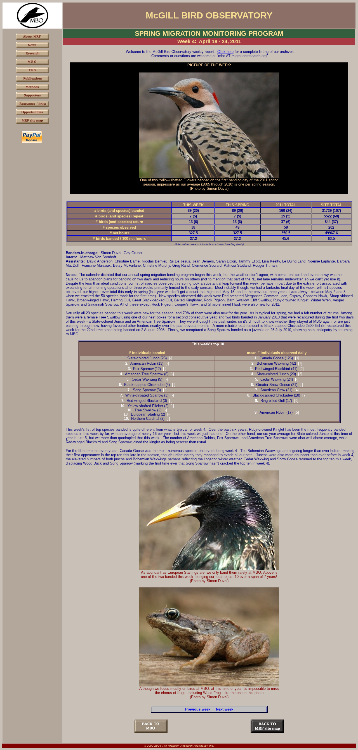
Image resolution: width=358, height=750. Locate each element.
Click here (225, 52)
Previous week (197, 709)
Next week (224, 709)
